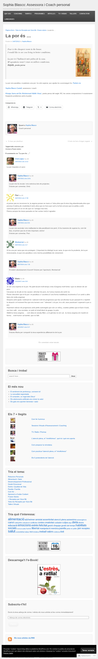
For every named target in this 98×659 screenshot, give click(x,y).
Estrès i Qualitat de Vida (17, 487)
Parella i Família (14, 489)
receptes (86, 528)
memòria (55, 528)
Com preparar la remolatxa (42, 445)
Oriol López (19, 159)
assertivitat (48, 519)
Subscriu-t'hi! (17, 604)
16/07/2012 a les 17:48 (21, 198)
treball (42, 531)
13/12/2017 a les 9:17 (23, 327)
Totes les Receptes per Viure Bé (25, 30)
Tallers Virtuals (13, 504)
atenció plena (60, 519)
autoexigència (81, 520)
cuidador (58, 522)
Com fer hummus (38, 419)
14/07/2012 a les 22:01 (24, 178)
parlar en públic (72, 528)
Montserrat (19, 242)
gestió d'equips (54, 525)
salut (11, 531)
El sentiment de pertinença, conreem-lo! (25, 392)
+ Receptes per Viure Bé (17, 499)
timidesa (36, 532)
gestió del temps (68, 526)
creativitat (49, 522)
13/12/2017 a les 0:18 (21, 281)
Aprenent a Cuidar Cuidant (18, 494)
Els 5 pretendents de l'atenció (43, 458)
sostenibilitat (20, 532)
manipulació (45, 528)
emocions (17, 146)
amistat (38, 519)
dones (81, 522)
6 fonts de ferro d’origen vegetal (79, 141)
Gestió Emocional (14, 484)
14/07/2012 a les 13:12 (21, 161)
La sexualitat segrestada (19, 394)
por (22, 146)
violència (57, 532)
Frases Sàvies (13, 497)
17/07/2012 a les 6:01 (23, 223)
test (31, 532)
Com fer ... (12, 492)
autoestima (71, 520)
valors (50, 531)
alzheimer (30, 519)
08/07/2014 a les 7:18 (23, 264)
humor (28, 528)
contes (41, 522)
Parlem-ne (77, 83)
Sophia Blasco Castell (13, 88)
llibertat (35, 528)
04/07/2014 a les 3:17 (21, 245)
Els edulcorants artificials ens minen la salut (26, 399)
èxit (62, 531)
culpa (65, 522)
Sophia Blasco (27, 41)
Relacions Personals (15, 477)
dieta (75, 522)
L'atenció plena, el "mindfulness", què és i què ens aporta (53, 438)
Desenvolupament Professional (20, 482)
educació (12, 525)
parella (62, 528)
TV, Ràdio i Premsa (39, 432)
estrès (34, 525)
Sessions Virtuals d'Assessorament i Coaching (49, 426)
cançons (18, 523)
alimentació (16, 519)
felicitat (43, 525)
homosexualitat (21, 528)
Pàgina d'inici (9, 30)
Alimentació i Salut (15, 479)
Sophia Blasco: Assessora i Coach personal (36, 5)
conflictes (33, 523)
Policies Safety (8, 653)
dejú (70, 523)
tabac (27, 532)
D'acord (13, 624)
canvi (11, 522)
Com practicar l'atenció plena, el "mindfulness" (49, 451)
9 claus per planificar (15, 141)
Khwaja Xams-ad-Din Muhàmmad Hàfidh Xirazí (23, 93)
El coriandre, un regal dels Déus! (22, 397)
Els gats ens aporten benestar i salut (24, 402)
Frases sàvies (41, 30)
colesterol (26, 523)
